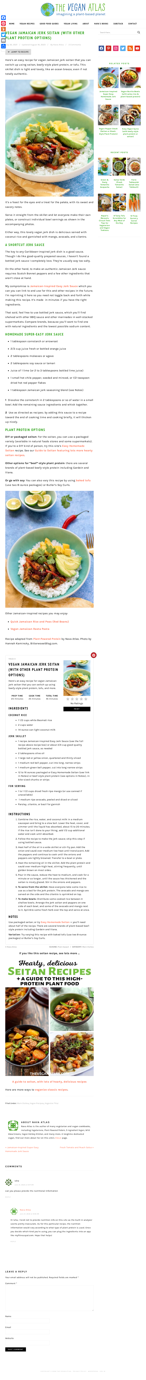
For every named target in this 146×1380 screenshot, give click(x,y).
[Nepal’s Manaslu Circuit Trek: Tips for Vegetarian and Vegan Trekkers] (104, 203)
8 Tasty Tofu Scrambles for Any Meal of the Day (119, 219)
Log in (102, 1371)
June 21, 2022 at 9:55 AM (29, 1214)
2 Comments (75, 44)
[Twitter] (3, 35)
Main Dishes (23, 1103)
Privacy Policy (79, 1371)
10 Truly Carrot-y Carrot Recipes (134, 219)
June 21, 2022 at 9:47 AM (24, 1185)
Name (8, 1316)
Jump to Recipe (20, 51)
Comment (11, 1283)
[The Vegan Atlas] (73, 15)
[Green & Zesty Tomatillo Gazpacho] (104, 167)
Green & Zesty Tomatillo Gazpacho (104, 183)
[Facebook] (3, 18)
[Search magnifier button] (139, 32)
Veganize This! (52, 1103)
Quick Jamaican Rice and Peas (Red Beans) (40, 621)
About (58, 1138)
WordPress (93, 1371)
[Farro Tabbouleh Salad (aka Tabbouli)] (134, 167)
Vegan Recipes (37, 1103)
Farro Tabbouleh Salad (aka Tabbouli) (134, 183)
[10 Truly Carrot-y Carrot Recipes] (134, 203)
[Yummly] (3, 29)
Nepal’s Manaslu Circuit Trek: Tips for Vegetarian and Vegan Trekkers (104, 223)
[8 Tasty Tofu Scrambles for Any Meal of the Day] (119, 203)
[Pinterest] (3, 23)
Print (77, 709)
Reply (8, 1197)
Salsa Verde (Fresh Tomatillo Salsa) (119, 183)
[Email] (3, 40)
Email (8, 1327)
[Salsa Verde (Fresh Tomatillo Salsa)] (119, 167)
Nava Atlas (25, 1210)
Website (9, 1338)
